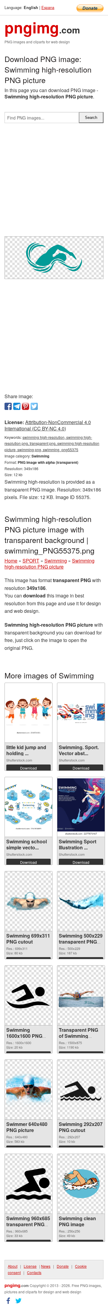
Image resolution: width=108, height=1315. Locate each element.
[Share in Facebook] (8, 406)
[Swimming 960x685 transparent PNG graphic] (28, 1184)
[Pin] (25, 406)
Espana (47, 7)
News (45, 1266)
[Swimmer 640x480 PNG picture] (28, 1089)
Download (28, 768)
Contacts (34, 1272)
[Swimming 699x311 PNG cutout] (28, 901)
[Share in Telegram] (16, 406)
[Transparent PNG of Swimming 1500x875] (81, 995)
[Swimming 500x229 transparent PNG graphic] (81, 901)
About (12, 1266)
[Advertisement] (54, 182)
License (30, 1266)
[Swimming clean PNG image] (81, 1183)
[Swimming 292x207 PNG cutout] (81, 1089)
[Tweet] (34, 406)
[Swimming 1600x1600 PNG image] (28, 995)
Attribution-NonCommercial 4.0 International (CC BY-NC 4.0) (47, 425)
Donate (63, 1266)
